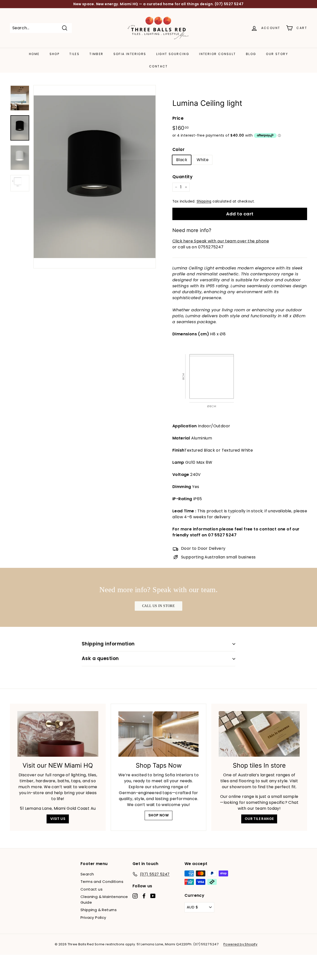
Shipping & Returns (98, 909)
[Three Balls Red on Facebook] (144, 895)
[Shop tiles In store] (259, 734)
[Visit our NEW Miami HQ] (57, 734)
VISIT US (57, 818)
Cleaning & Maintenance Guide (104, 899)
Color (178, 149)
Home (34, 54)
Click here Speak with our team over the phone (220, 241)
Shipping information (108, 643)
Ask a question (100, 658)
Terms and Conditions (101, 881)
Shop (55, 54)
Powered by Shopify (240, 944)
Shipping (204, 201)
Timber (96, 54)
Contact (158, 66)
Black (181, 160)
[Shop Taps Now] (158, 734)
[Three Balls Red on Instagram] (135, 895)
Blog (251, 54)
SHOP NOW (158, 815)
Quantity (182, 177)
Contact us (91, 889)
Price (178, 118)
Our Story (277, 54)
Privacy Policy (93, 917)
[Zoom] (95, 176)
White (203, 160)
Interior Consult (217, 54)
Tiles (74, 54)
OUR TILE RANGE (259, 818)
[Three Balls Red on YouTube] (153, 895)
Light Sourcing (172, 54)
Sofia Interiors (129, 54)
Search (87, 874)
